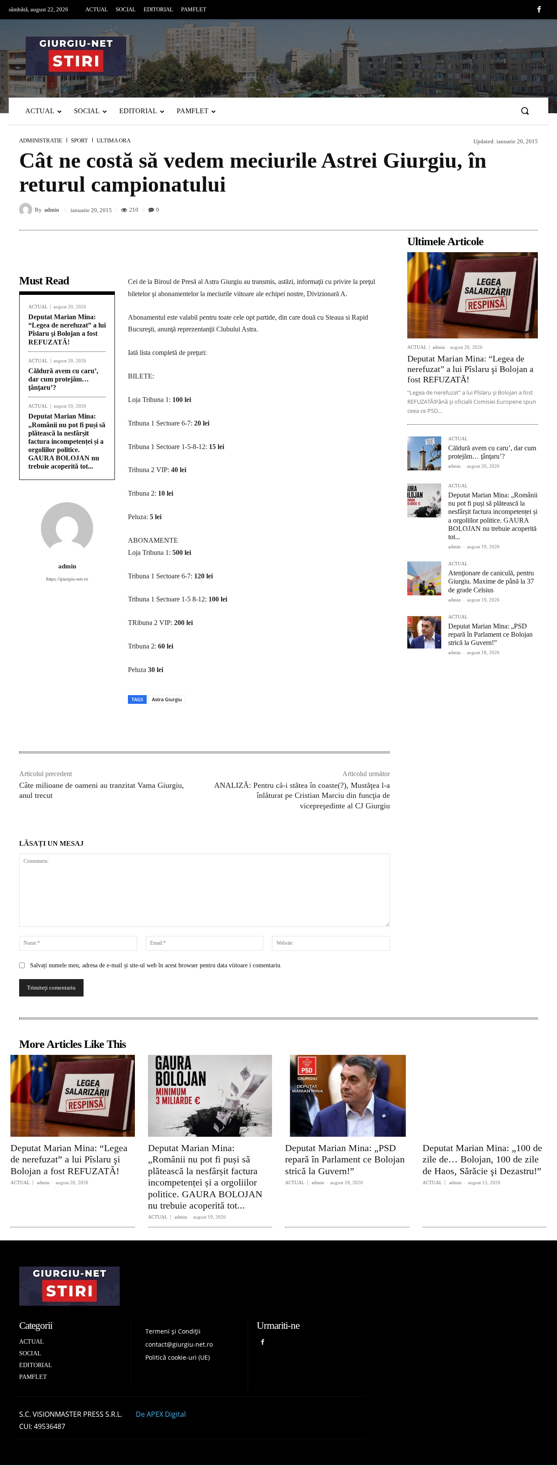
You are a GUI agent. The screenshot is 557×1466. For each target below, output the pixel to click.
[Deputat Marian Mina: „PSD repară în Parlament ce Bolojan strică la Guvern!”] (424, 632)
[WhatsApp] (508, 209)
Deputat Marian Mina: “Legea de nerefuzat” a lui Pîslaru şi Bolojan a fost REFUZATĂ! (67, 329)
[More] (529, 209)
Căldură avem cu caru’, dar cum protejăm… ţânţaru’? (63, 379)
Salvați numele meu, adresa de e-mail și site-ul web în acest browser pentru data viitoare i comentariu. (156, 965)
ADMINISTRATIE (40, 140)
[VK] (488, 209)
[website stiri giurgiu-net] (278, 56)
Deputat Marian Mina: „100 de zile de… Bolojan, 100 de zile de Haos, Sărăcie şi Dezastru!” (482, 1159)
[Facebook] (539, 10)
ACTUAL (38, 306)
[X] (448, 209)
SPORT (79, 140)
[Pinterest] (468, 209)
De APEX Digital (161, 1414)
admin (51, 210)
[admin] (27, 209)
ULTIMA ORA (114, 140)
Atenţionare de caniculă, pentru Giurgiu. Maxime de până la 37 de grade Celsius (491, 581)
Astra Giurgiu (167, 699)
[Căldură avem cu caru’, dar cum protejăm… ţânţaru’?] (424, 453)
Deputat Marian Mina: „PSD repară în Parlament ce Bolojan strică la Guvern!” (490, 634)
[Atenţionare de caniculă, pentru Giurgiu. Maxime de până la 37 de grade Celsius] (424, 578)
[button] (525, 111)
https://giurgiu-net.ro (67, 578)
